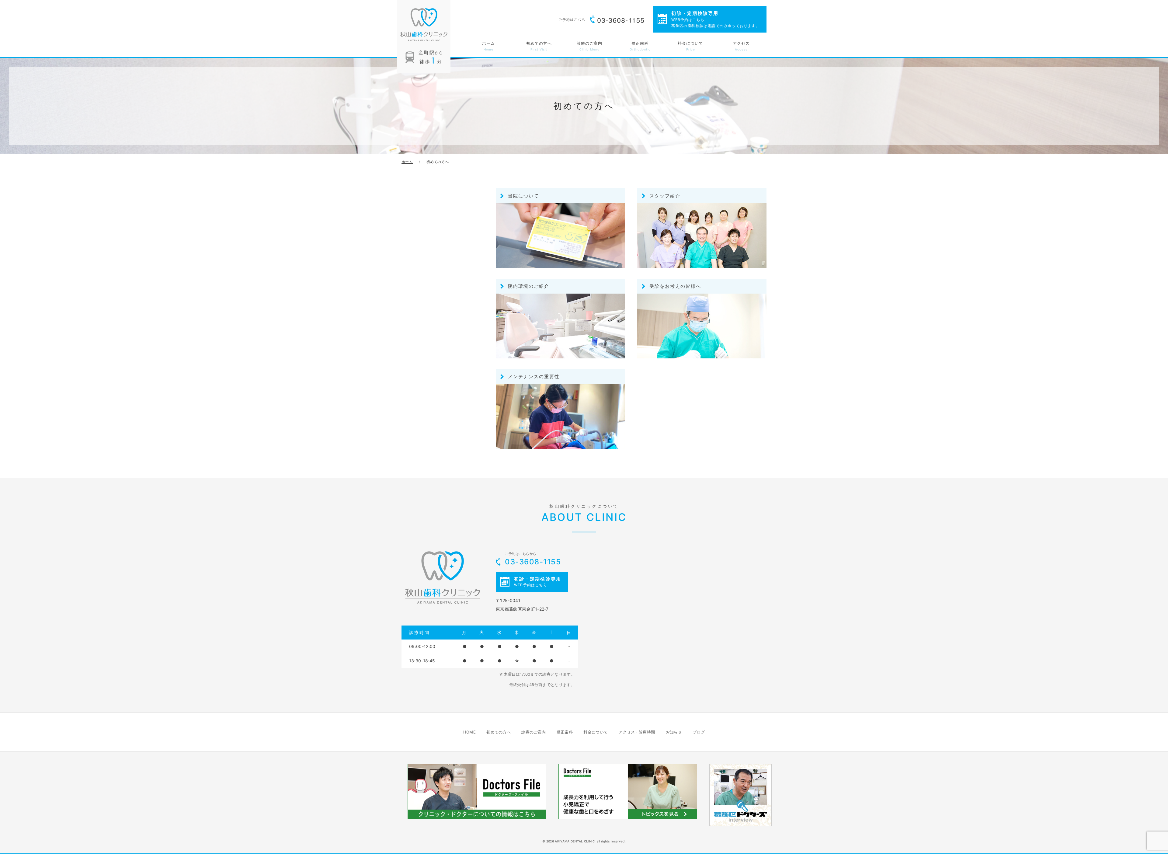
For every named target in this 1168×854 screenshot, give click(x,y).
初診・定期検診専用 (715, 19)
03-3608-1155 (533, 559)
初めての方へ (539, 46)
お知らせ (674, 732)
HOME (469, 732)
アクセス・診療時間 (637, 732)
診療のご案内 (589, 46)
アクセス (741, 46)
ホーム (488, 46)
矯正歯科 (640, 46)
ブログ (699, 732)
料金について (690, 46)
